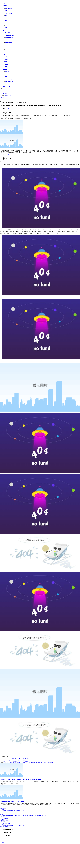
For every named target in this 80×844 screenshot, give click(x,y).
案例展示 (6, 66)
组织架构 (6, 10)
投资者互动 (7, 71)
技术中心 (5, 30)
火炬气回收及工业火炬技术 (9, 35)
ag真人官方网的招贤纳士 (9, 79)
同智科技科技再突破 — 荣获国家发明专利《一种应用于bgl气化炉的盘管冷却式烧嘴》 (21, 779)
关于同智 (5, 5)
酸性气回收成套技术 (8, 42)
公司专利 (6, 56)
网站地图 (2, 842)
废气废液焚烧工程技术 (9, 37)
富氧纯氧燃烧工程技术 (33, 815)
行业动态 (5, 93)
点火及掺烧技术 (7, 32)
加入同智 (5, 76)
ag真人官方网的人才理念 (9, 81)
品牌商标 (6, 59)
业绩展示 (6, 64)
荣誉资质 (6, 15)
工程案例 (5, 61)
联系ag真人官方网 (6, 86)
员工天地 (6, 83)
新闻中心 (5, 20)
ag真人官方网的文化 (8, 13)
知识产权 (5, 54)
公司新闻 (5, 92)
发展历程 (27, 810)
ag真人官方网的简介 (8, 8)
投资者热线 (7, 823)
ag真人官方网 (5, 3)
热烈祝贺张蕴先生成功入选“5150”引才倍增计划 (12, 801)
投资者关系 (5, 69)
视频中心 (6, 27)
